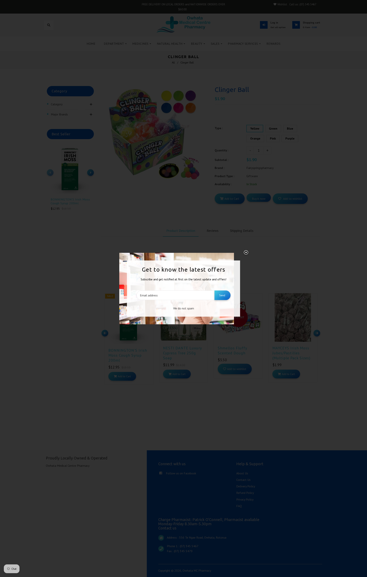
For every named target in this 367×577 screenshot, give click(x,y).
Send (222, 295)
